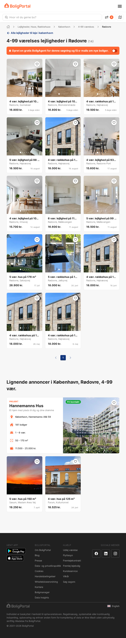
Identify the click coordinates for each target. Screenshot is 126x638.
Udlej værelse (70, 550)
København (64, 26)
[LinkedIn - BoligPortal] (106, 553)
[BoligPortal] (17, 6)
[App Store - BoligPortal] (15, 558)
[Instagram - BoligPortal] (115, 553)
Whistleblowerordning (46, 581)
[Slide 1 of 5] (20, 94)
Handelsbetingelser (45, 576)
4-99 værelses (86, 26)
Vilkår (66, 576)
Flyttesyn (68, 555)
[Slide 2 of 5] (22, 94)
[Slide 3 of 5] (24, 94)
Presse (38, 560)
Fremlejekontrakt (72, 560)
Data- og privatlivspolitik (48, 565)
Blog (37, 555)
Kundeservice (70, 571)
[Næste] (70, 357)
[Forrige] (55, 357)
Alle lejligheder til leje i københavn (32, 33)
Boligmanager (42, 592)
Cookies (39, 571)
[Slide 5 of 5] (28, 94)
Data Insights (42, 597)
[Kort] (120, 17)
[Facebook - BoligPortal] (96, 553)
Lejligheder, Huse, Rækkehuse (34, 26)
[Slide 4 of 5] (26, 94)
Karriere (39, 587)
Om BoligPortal (43, 550)
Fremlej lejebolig (71, 565)
